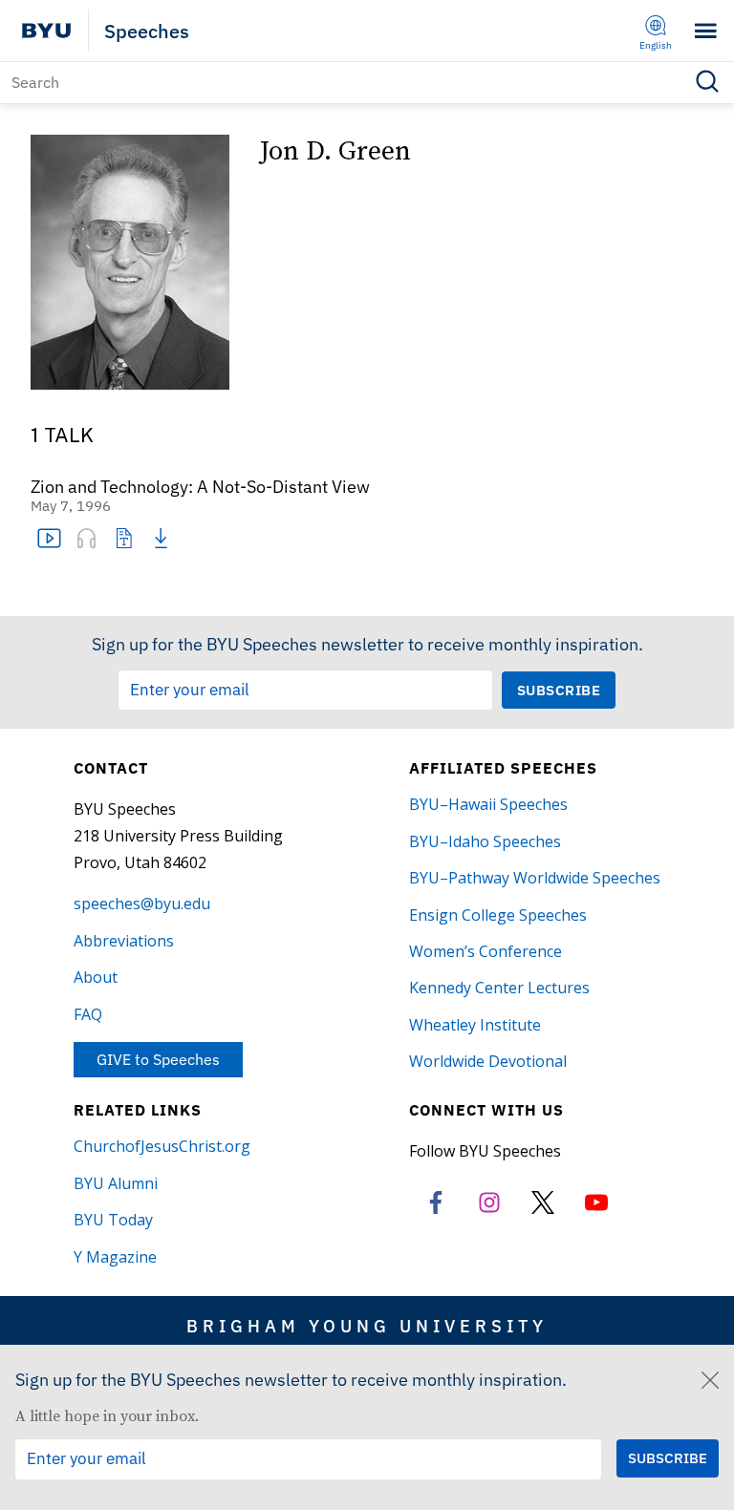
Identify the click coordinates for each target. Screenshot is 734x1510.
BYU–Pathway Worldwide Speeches (534, 877)
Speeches (146, 31)
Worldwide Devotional (488, 1061)
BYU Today (113, 1219)
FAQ (88, 1014)
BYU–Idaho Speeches (485, 841)
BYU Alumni (116, 1183)
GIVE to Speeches (158, 1059)
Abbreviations (124, 940)
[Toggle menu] (706, 31)
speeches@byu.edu (142, 903)
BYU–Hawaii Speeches (488, 804)
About (96, 977)
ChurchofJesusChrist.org (162, 1146)
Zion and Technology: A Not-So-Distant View (200, 488)
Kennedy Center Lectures (499, 987)
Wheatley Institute (475, 1024)
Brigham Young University (367, 1325)
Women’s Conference (485, 951)
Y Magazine (115, 1256)
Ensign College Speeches (498, 915)
